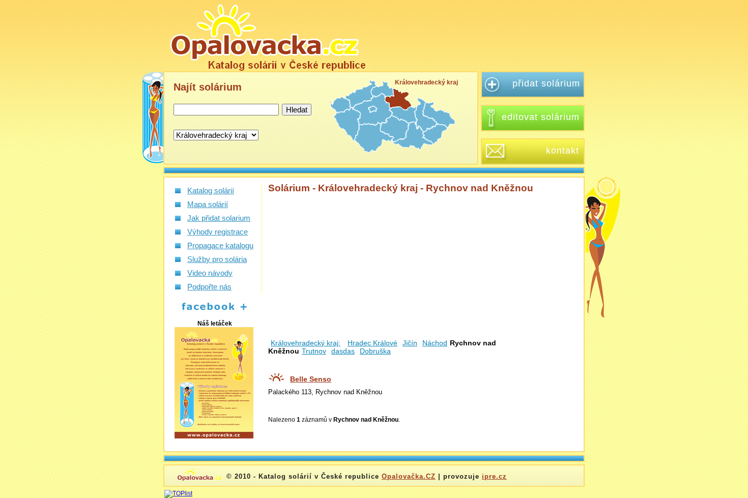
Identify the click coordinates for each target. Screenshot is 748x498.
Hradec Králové (372, 343)
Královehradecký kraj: (305, 343)
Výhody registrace (217, 231)
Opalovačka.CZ (409, 476)
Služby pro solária (217, 259)
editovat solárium (541, 117)
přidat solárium (546, 83)
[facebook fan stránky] (208, 310)
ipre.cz (494, 476)
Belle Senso (310, 379)
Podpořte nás (209, 286)
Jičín (409, 343)
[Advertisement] (483, 35)
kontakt (562, 150)
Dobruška (375, 351)
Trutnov (314, 351)
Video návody (210, 273)
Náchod (434, 343)
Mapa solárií (207, 204)
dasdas (343, 351)
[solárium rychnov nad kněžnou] (266, 35)
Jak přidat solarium (218, 218)
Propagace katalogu (220, 245)
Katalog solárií (210, 190)
